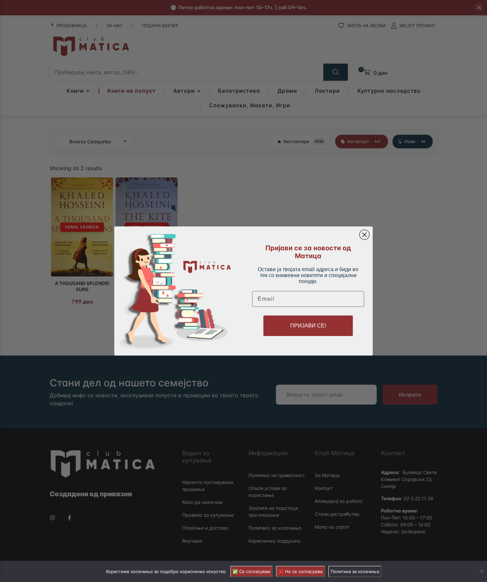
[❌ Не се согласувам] (481, 571)
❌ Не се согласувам (300, 571)
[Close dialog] (364, 235)
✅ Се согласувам (251, 571)
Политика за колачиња (355, 571)
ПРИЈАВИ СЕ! (308, 325)
